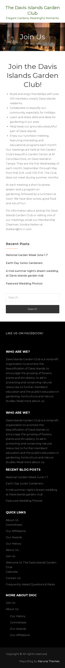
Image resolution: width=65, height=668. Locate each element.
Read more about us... (31, 401)
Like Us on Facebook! (24, 333)
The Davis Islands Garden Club (32, 10)
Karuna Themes (48, 661)
